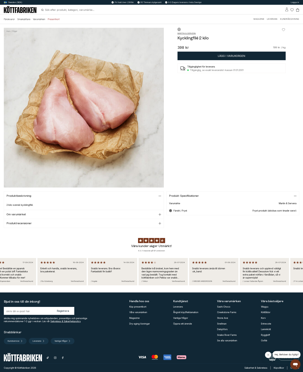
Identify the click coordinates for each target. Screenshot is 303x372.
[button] (84, 196)
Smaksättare (23, 19)
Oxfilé (264, 340)
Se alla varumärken (227, 340)
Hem (8, 31)
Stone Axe (222, 318)
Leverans (178, 306)
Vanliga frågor (180, 318)
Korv (263, 318)
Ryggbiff (265, 335)
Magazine (134, 318)
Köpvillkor (279, 367)
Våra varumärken (138, 312)
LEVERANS (272, 19)
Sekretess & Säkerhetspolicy (65, 321)
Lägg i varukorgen (231, 55)
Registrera (63, 310)
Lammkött (266, 329)
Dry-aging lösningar (139, 323)
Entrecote (266, 323)
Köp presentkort (137, 306)
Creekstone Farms (226, 312)
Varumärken (39, 19)
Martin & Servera (187, 33)
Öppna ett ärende (182, 323)
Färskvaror (9, 19)
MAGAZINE (259, 19)
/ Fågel (14, 31)
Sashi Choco (223, 306)
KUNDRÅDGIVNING (289, 19)
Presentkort (54, 19)
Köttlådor (265, 312)
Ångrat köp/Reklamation (185, 312)
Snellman (221, 323)
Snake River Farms (227, 335)
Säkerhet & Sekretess (255, 367)
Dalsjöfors (222, 329)
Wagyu (264, 306)
